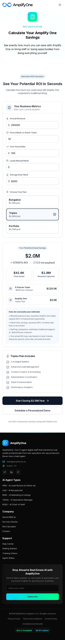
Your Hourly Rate (17, 146)
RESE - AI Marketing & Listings (16, 495)
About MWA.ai (9, 517)
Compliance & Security (33, 624)
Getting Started (9, 548)
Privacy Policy (14, 619)
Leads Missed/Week (19, 160)
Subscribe (32, 596)
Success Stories (10, 522)
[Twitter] (4, 472)
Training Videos (9, 553)
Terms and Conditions (32, 619)
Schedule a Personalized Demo (32, 410)
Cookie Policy (51, 619)
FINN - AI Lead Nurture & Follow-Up (19, 485)
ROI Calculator (9, 526)
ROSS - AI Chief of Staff (13, 504)
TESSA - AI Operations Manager (17, 500)
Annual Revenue (17, 118)
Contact (6, 531)
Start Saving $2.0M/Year (30, 400)
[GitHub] (18, 472)
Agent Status (8, 558)
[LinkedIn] (11, 472)
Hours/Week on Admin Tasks (23, 132)
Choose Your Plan (18, 192)
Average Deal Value (19, 174)
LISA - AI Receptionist (12, 490)
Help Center (8, 544)
